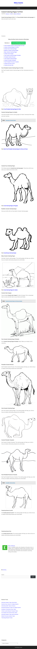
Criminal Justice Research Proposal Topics (9, 610)
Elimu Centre (18, 3)
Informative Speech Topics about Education (9, 614)
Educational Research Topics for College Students (11, 607)
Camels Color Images (8, 53)
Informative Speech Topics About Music (9, 602)
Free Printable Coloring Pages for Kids (12, 109)
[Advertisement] (18, 28)
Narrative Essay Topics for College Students (9, 604)
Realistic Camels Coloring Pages (11, 50)
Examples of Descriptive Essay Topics (8, 609)
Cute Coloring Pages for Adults (11, 290)
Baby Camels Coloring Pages (10, 52)
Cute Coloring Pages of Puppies (11, 205)
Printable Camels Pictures (9, 57)
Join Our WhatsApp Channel (18, 42)
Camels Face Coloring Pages (10, 48)
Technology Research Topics (6, 617)
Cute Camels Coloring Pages (10, 58)
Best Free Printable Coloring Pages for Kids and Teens (16, 149)
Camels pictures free (8, 65)
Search (2, 574)
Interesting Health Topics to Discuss (8, 605)
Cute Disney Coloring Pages (10, 252)
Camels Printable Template (10, 60)
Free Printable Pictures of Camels (11, 61)
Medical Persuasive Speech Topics (8, 616)
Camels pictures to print (9, 63)
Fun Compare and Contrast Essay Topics (9, 612)
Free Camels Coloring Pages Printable (12, 55)
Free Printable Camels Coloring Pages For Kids (14, 45)
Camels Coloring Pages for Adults (11, 47)
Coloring (4, 569)
